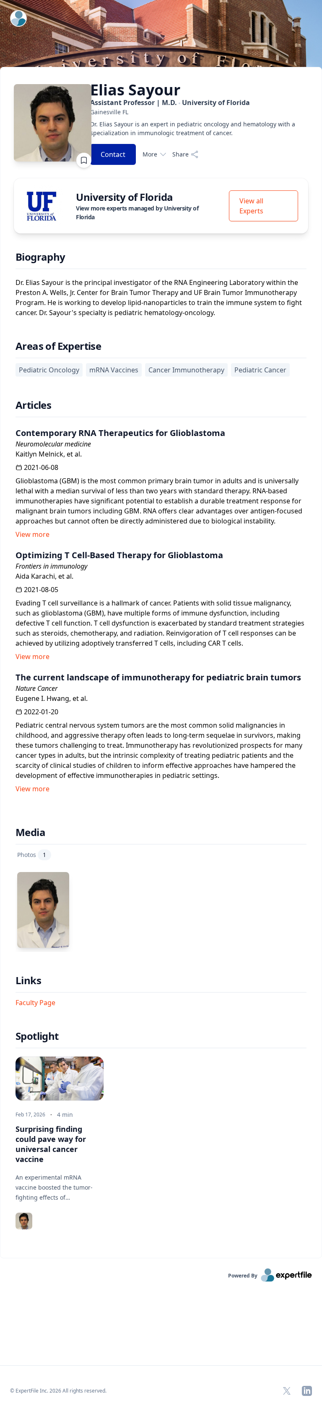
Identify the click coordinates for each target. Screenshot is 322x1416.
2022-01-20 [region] (41, 711)
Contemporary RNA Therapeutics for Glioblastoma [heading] (120, 433)
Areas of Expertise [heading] (58, 346)
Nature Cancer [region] (36, 688)
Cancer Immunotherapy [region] (186, 370)
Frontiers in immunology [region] (51, 566)
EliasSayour (135, 89)
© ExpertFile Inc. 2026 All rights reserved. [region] (58, 1390)
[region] (195, 112)
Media (30, 832)
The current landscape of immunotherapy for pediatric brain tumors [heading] (158, 677)
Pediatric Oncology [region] (49, 370)
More (150, 154)
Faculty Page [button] (35, 1002)
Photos (31, 855)
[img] (41, 206)
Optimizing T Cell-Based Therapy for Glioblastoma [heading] (119, 555)
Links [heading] (28, 980)
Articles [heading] (33, 405)
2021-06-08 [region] (41, 467)
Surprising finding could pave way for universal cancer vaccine (51, 1144)
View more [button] (32, 534)
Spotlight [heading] (37, 1036)
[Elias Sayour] (43, 910)
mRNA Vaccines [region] (113, 370)
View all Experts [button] (251, 205)
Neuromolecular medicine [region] (53, 444)
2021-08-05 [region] (41, 589)
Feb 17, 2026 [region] (30, 1114)
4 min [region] (65, 1114)
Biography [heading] (40, 257)
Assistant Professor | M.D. (170, 102)
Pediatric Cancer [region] (260, 370)
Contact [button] (113, 154)
